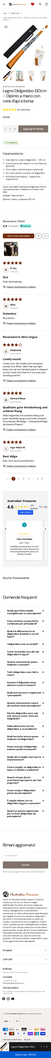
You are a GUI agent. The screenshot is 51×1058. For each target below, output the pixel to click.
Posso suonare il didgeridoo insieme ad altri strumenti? (22, 748)
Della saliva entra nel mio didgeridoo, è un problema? (22, 727)
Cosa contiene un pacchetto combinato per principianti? (22, 622)
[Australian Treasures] (17, 4)
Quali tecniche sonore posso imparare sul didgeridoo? (22, 738)
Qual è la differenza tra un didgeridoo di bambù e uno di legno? (22, 634)
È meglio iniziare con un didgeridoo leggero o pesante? (24, 802)
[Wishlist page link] (32, 4)
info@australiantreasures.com (13, 983)
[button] (6, 4)
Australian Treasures (17, 1014)
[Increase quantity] (46, 1046)
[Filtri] (38, 236)
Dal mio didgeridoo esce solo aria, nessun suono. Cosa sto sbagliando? (22, 716)
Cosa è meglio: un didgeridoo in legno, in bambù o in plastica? (24, 768)
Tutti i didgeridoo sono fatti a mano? (22, 673)
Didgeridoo (15, 13)
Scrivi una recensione (19, 235)
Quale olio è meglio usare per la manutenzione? (24, 758)
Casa (5, 13)
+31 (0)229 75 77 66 (10, 981)
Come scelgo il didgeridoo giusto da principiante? (21, 792)
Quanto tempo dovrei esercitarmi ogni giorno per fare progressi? (24, 780)
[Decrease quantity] (41, 1046)
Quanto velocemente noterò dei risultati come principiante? (24, 704)
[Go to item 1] (11, 249)
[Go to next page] (43, 479)
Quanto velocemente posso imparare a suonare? (22, 663)
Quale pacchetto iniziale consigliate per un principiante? (24, 612)
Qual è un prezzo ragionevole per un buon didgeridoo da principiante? (23, 813)
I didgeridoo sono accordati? (22, 644)
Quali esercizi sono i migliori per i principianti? (24, 694)
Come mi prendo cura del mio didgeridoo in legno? (23, 653)
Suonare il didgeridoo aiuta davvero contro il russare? (21, 684)
